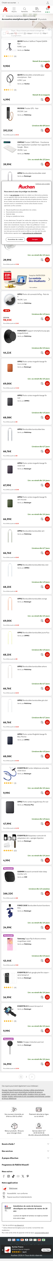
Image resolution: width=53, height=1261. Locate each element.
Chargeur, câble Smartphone (33, 1090)
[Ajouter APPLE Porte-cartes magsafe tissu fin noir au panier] (47, 823)
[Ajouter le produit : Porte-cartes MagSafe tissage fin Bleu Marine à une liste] (42, 756)
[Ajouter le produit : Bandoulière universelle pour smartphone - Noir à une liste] (42, 99)
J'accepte (35, 239)
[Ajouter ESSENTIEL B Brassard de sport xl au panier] (47, 1030)
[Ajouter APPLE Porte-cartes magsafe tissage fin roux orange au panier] (47, 383)
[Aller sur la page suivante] (31, 1076)
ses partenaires (14, 195)
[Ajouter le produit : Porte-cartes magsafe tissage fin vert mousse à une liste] (42, 519)
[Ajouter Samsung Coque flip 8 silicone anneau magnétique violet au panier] (47, 960)
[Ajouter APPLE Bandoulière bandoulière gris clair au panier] (47, 722)
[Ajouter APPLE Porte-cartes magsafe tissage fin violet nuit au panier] (47, 485)
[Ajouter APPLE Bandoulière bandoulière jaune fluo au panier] (47, 654)
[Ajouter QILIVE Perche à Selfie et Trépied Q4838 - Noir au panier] (47, 65)
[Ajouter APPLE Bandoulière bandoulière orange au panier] (47, 620)
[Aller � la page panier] (47, 9)
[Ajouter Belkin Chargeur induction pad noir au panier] (47, 1063)
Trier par (37, 33)
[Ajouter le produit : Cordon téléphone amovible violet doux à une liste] (42, 793)
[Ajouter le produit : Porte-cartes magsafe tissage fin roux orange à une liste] (42, 383)
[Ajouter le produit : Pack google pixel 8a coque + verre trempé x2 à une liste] (42, 997)
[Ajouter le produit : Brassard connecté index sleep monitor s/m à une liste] (42, 893)
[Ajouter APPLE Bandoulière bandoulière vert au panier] (47, 552)
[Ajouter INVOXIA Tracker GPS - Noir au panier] (47, 130)
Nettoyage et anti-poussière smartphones (28, 1096)
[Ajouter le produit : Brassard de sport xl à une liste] (42, 1031)
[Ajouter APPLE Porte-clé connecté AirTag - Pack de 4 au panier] (47, 318)
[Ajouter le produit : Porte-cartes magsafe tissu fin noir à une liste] (42, 823)
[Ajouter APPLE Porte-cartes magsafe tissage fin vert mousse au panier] (47, 519)
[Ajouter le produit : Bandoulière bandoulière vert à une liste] (42, 553)
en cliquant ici (19, 1225)
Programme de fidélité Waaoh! (15, 1164)
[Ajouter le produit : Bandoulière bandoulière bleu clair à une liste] (42, 587)
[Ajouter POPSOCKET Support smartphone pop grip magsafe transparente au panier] (47, 259)
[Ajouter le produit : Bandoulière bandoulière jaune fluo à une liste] (42, 654)
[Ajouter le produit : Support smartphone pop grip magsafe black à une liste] (42, 352)
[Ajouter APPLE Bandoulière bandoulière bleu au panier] (47, 451)
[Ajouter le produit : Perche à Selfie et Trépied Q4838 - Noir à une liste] (42, 66)
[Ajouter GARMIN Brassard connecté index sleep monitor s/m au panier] (47, 893)
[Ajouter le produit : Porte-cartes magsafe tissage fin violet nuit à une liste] (42, 485)
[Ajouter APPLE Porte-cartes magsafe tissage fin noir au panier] (47, 417)
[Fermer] (2, 1250)
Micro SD (37, 1094)
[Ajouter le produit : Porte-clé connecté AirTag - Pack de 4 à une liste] (42, 319)
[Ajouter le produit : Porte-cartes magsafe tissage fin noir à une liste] (42, 417)
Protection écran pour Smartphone (15, 1092)
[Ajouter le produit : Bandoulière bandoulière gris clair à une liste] (42, 722)
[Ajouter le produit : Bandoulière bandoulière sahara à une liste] (42, 688)
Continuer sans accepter (42, 184)
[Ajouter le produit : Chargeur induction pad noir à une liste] (42, 1064)
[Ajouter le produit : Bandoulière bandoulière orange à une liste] (42, 620)
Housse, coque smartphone (12, 1090)
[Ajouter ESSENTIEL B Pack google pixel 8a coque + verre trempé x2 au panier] (47, 997)
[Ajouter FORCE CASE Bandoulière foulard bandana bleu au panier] (47, 927)
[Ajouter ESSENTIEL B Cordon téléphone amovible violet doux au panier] (47, 792)
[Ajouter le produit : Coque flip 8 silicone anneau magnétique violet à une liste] (42, 960)
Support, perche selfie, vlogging (22, 1094)
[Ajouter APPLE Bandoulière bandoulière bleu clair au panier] (47, 586)
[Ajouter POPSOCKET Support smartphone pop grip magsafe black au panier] (47, 352)
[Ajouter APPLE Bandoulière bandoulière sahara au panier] (47, 688)
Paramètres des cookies (15, 239)
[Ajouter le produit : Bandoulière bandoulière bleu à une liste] (42, 451)
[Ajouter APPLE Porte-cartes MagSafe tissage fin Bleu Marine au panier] (47, 756)
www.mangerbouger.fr (42, 1233)
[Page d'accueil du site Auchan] (5, 9)
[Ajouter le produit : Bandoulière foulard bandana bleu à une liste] (42, 927)
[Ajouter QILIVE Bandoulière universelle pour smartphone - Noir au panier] (47, 99)
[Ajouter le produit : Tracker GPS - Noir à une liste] (42, 130)
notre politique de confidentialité (32, 233)
